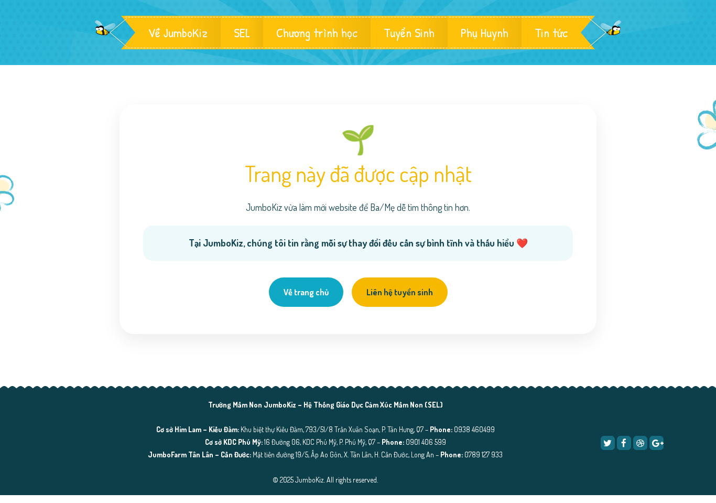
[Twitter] (608, 443)
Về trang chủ (306, 292)
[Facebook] (624, 443)
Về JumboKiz (178, 32)
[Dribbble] (640, 443)
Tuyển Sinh (409, 32)
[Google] (656, 443)
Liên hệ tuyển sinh (399, 292)
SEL (242, 32)
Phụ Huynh (484, 32)
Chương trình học (316, 32)
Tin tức (551, 32)
